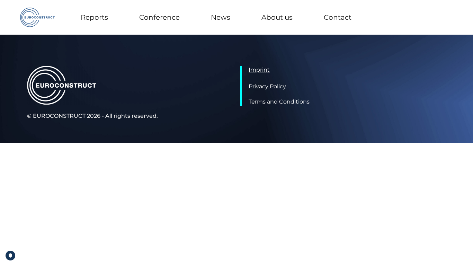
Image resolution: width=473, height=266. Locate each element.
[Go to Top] (463, 256)
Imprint (259, 69)
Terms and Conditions (279, 101)
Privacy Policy (267, 86)
